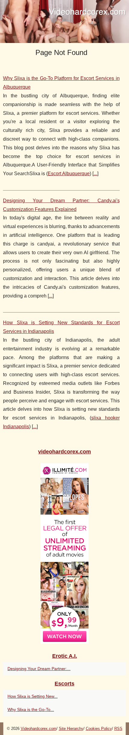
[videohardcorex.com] (64, 21)
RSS (118, 728)
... (95, 173)
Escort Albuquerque (69, 173)
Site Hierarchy (71, 728)
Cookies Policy (99, 728)
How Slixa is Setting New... (33, 696)
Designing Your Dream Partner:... (39, 668)
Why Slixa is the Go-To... (31, 709)
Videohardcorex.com (38, 728)
